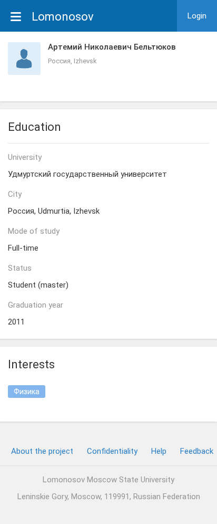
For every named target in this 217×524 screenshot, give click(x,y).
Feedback (196, 451)
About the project (42, 451)
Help (158, 451)
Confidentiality (112, 451)
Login (197, 16)
